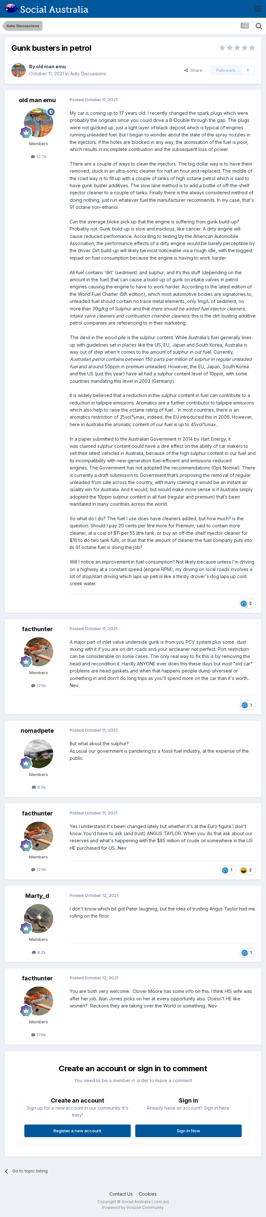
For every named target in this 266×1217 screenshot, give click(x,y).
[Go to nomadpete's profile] (38, 753)
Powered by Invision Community (133, 1207)
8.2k (41, 952)
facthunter (37, 629)
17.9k (40, 685)
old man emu (51, 66)
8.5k (41, 787)
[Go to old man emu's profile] (18, 70)
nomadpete (37, 730)
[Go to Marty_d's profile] (38, 918)
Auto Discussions (88, 73)
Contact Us (121, 1194)
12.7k (40, 156)
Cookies (148, 1194)
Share (195, 70)
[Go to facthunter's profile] (38, 651)
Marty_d (37, 895)
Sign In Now (188, 1130)
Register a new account (77, 1130)
